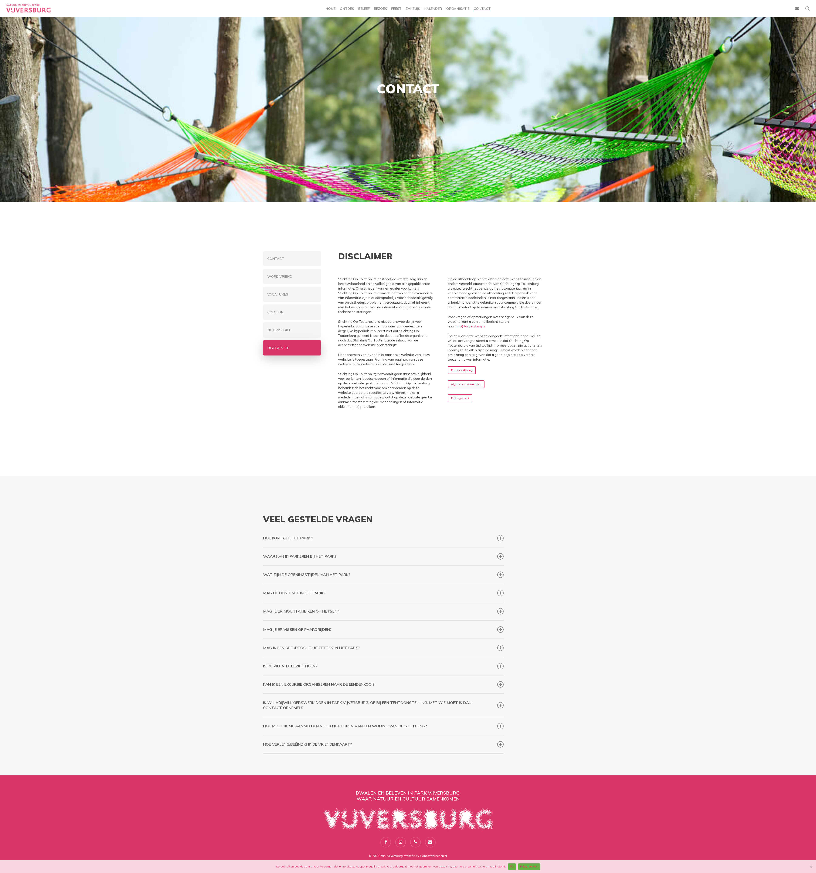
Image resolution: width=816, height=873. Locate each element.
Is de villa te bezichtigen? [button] (290, 666)
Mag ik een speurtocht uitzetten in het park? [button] (311, 647)
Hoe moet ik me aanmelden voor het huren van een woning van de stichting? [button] (345, 726)
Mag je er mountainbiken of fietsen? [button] (301, 611)
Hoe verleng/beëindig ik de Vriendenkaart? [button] (307, 744)
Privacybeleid (529, 866)
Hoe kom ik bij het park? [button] (287, 538)
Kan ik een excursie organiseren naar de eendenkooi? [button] (318, 684)
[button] (292, 258)
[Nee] (811, 866)
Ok (512, 866)
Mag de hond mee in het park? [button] (294, 592)
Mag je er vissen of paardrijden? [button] (297, 629)
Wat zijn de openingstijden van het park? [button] (306, 574)
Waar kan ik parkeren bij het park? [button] (299, 556)
